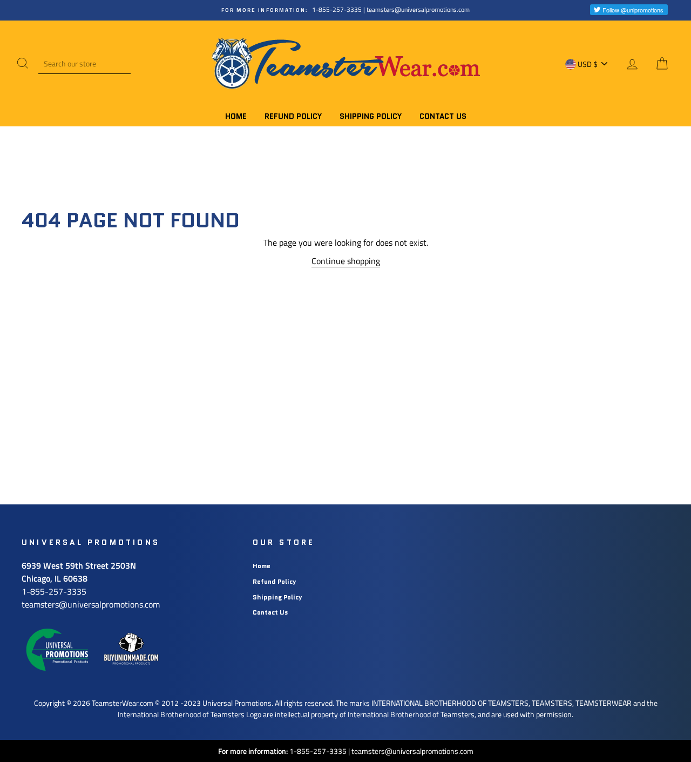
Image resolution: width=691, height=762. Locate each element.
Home (236, 116)
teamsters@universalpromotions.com (412, 751)
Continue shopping (345, 260)
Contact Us (442, 116)
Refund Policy (293, 116)
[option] (345, 10)
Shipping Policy (371, 116)
